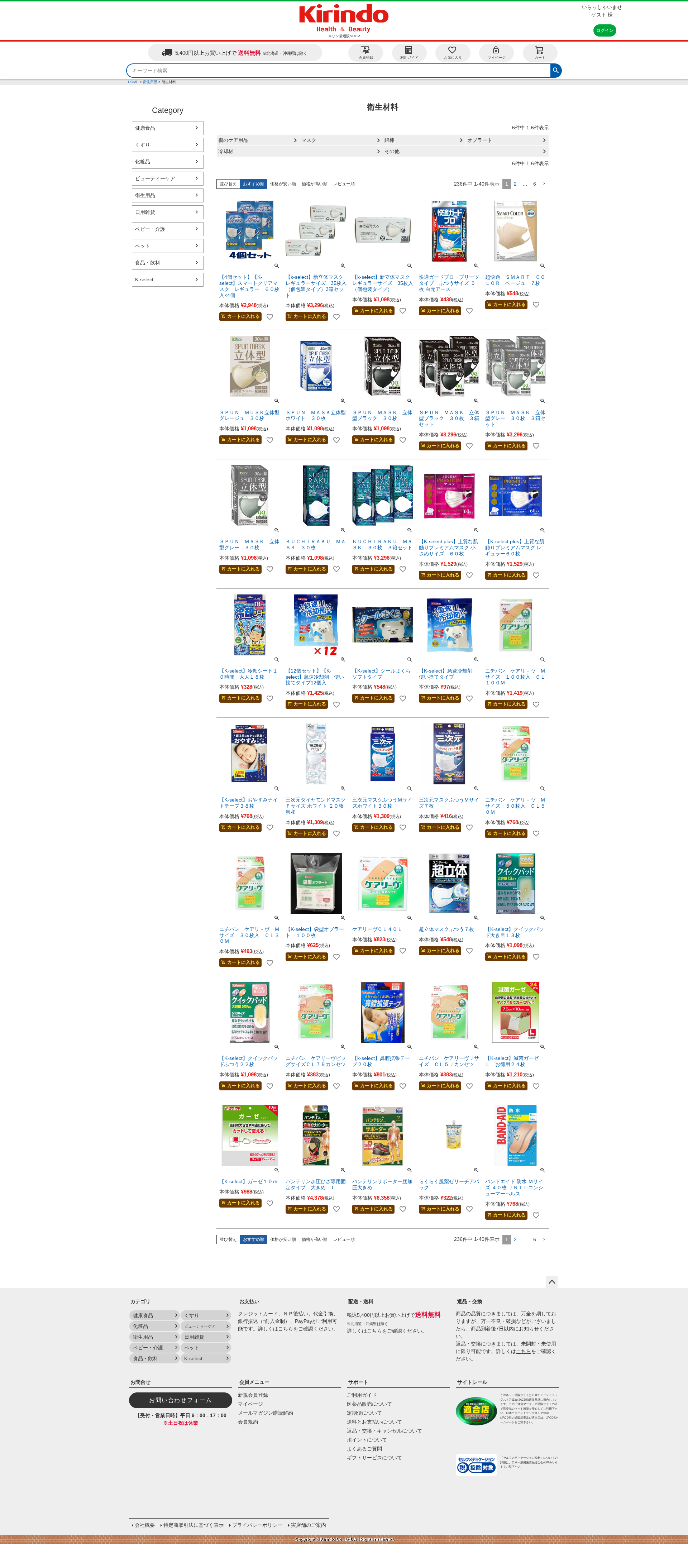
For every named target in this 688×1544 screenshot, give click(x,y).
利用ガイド (409, 57)
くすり (142, 145)
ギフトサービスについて (374, 1458)
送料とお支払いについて (374, 1422)
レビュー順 (344, 183)
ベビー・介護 (150, 229)
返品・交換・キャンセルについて (384, 1431)
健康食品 (145, 128)
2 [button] (515, 184)
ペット (142, 246)
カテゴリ (140, 1301)
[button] (544, 184)
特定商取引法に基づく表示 (193, 1525)
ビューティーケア (155, 178)
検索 (555, 69)
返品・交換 (469, 1301)
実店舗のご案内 (308, 1525)
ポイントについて (367, 1440)
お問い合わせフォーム (180, 1400)
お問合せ (140, 1382)
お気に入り (453, 57)
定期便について (364, 1413)
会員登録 (366, 57)
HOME (133, 82)
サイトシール (472, 1382)
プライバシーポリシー (257, 1525)
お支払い (249, 1301)
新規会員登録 (253, 1395)
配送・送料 (360, 1301)
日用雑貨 (145, 212)
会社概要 (145, 1525)
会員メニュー (254, 1382)
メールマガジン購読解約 (265, 1413)
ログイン (604, 30)
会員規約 (248, 1422)
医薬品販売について (369, 1404)
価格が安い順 (283, 183)
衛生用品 (150, 82)
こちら (285, 1329)
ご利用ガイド (362, 1395)
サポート (358, 1382)
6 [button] (534, 184)
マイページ (497, 57)
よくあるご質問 (364, 1449)
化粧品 (142, 161)
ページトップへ (552, 1282)
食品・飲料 (147, 263)
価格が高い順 (315, 183)
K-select (144, 279)
